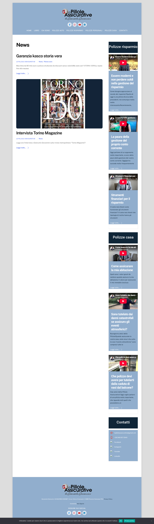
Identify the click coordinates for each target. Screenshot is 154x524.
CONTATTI (123, 30)
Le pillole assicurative (25, 61)
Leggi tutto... (21, 73)
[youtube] (80, 24)
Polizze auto (48, 61)
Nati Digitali (80, 503)
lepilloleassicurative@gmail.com (125, 433)
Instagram (117, 447)
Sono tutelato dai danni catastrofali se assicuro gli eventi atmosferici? (122, 321)
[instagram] (75, 24)
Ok (121, 521)
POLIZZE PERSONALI (93, 30)
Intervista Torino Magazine (39, 133)
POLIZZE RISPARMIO (74, 30)
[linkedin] (85, 24)
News (41, 61)
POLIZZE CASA (111, 30)
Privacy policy (129, 521)
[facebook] (70, 24)
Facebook (117, 442)
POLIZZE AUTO (58, 30)
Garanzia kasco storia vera (39, 56)
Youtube (117, 451)
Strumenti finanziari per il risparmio (120, 198)
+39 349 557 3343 (120, 437)
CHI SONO (45, 30)
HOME (29, 30)
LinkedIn (117, 456)
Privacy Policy (108, 499)
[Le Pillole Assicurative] (77, 19)
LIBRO (36, 30)
